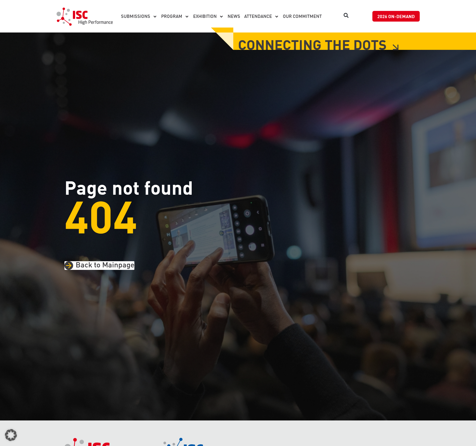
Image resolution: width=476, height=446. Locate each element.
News (234, 16)
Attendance (258, 16)
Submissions (135, 16)
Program (171, 16)
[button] (346, 15)
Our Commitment (302, 16)
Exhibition (205, 16)
